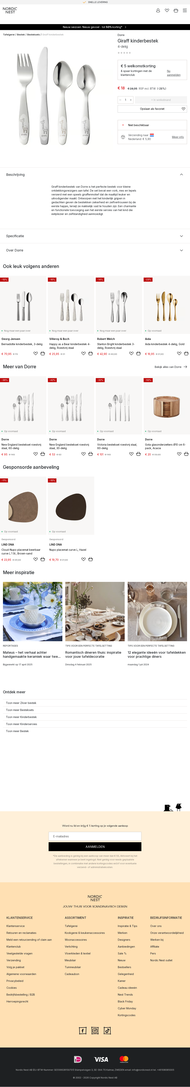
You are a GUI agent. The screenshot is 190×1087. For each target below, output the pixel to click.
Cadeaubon (72, 974)
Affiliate (154, 946)
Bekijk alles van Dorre (168, 366)
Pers (153, 953)
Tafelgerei (9, 34)
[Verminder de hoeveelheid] (120, 100)
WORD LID (110, 2)
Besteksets (33, 34)
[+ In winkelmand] (42, 353)
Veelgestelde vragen (19, 953)
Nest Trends (125, 994)
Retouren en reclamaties (21, 933)
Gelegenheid (126, 974)
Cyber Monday (127, 1008)
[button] (124, 53)
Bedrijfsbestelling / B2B (20, 994)
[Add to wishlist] (36, 353)
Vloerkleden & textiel (78, 953)
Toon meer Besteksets (20, 710)
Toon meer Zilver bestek (21, 702)
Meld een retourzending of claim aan (29, 939)
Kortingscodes (126, 1015)
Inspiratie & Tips (127, 926)
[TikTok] (107, 1030)
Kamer (122, 981)
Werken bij (156, 939)
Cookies (11, 987)
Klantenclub (13, 946)
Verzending (13, 960)
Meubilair (70, 960)
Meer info (178, 137)
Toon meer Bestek (17, 731)
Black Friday (125, 1001)
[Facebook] (83, 1030)
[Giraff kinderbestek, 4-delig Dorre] (56, 95)
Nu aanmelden (174, 72)
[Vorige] (6, 96)
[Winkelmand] (175, 10)
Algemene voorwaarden (21, 974)
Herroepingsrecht (17, 1001)
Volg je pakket (15, 967)
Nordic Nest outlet (161, 960)
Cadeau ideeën (127, 987)
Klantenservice (15, 926)
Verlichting (71, 946)
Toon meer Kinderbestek (21, 717)
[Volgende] (106, 96)
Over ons (156, 926)
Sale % (122, 953)
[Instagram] (95, 1030)
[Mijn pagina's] (158, 10)
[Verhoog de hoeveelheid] (130, 100)
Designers (124, 939)
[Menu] (184, 10)
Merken (122, 933)
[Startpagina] (10, 10)
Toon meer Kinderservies (21, 724)
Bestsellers (124, 967)
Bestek (21, 34)
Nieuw (121, 960)
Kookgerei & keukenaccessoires (85, 933)
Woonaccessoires (76, 939)
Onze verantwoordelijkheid (167, 933)
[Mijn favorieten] (167, 10)
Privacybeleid (14, 981)
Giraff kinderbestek (53, 34)
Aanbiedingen (126, 946)
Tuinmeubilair (73, 967)
